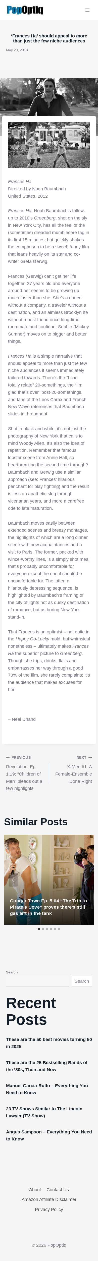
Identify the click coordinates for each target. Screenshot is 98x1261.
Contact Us (57, 1189)
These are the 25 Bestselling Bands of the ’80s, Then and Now (46, 1066)
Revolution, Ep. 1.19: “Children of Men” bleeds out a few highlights (24, 773)
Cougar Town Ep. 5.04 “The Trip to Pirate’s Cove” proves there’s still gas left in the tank (48, 907)
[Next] (84, 880)
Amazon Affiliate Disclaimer (49, 1199)
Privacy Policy (49, 1209)
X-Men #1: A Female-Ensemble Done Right (73, 769)
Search (12, 972)
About (35, 1189)
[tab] (39, 929)
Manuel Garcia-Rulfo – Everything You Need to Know (47, 1089)
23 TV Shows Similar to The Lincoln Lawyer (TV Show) (44, 1112)
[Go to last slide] (13, 880)
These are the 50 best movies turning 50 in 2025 (49, 1043)
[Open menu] (87, 10)
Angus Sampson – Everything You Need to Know (49, 1135)
